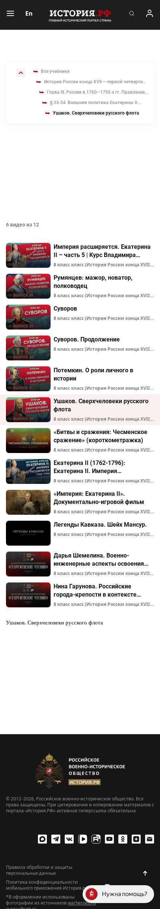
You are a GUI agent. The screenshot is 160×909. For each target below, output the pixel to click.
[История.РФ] (80, 15)
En (29, 13)
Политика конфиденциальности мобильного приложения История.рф (47, 885)
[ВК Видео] (82, 839)
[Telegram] (55, 839)
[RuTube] (96, 839)
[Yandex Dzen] (136, 839)
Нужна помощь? (124, 893)
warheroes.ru (82, 903)
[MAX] (42, 839)
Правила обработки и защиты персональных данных (39, 870)
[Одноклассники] (122, 839)
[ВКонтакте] (69, 839)
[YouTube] (109, 839)
